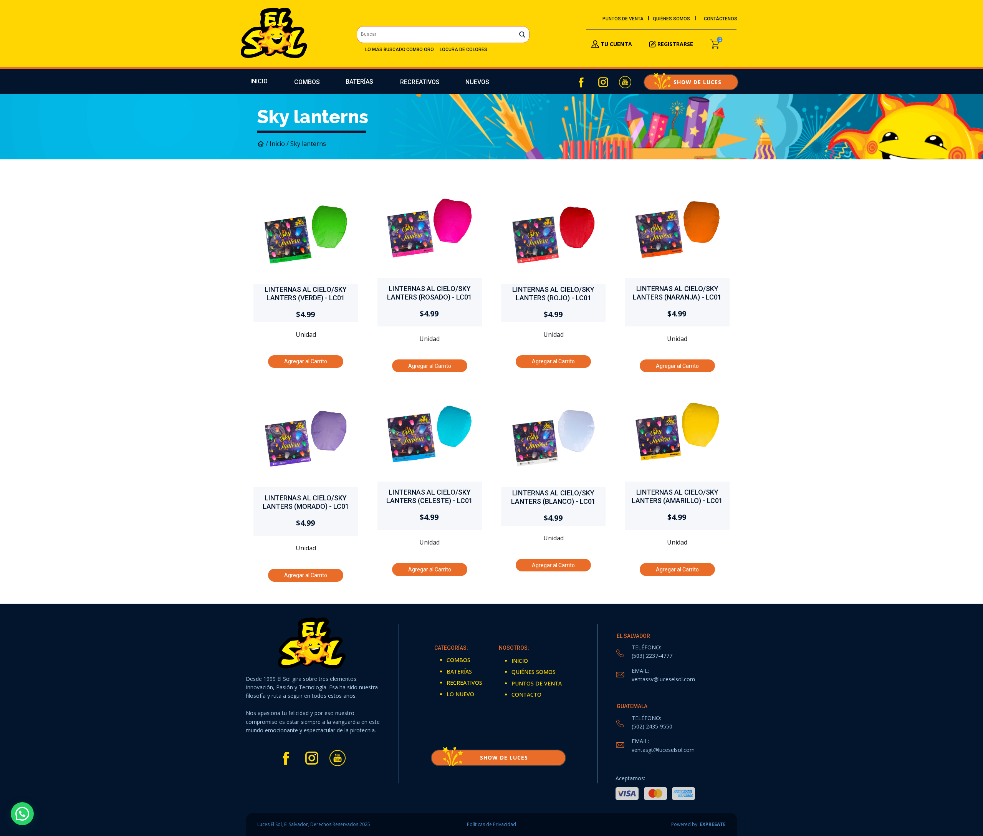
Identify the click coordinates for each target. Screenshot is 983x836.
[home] (274, 33)
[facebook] (581, 82)
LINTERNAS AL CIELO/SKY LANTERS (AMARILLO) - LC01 (677, 496)
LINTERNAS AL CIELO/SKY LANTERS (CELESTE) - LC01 (429, 496)
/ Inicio (275, 143)
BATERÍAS (359, 81)
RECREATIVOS (420, 82)
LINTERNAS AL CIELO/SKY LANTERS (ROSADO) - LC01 (429, 293)
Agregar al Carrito (305, 361)
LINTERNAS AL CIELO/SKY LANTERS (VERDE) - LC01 (306, 293)
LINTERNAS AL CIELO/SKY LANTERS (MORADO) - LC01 (306, 502)
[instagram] (603, 82)
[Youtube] (625, 82)
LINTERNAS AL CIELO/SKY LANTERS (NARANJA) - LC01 (677, 293)
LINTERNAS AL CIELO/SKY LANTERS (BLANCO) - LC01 (553, 497)
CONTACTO (526, 694)
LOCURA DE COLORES (463, 49)
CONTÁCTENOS (720, 19)
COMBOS (307, 82)
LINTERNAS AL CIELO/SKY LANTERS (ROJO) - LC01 (553, 293)
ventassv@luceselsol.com (663, 679)
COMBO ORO (420, 49)
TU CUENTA (615, 44)
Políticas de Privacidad (491, 824)
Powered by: (698, 824)
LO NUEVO (460, 694)
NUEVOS (477, 82)
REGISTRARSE (675, 44)
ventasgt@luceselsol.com (663, 749)
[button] (22, 813)
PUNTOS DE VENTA (623, 19)
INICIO (259, 81)
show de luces (691, 82)
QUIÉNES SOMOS (671, 19)
